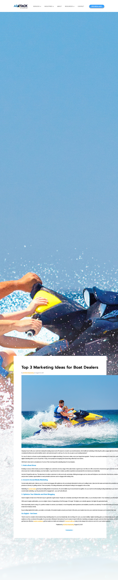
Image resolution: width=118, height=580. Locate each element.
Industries (48, 6)
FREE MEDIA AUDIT (96, 6)
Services (36, 6)
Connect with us (70, 521)
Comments (69, 530)
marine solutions (38, 521)
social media (32, 489)
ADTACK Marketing (28, 373)
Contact (81, 6)
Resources (69, 6)
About (59, 6)
